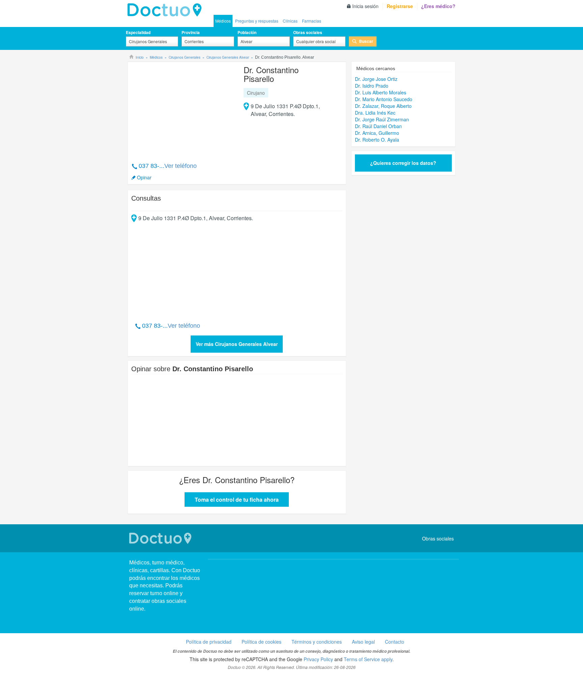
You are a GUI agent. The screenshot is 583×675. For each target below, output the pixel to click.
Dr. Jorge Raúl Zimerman (382, 119)
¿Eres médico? (438, 6)
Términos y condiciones (317, 641)
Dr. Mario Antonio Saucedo (383, 99)
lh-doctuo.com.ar (166, 10)
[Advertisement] (182, 108)
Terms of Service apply (368, 659)
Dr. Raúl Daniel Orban (378, 126)
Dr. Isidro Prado (371, 85)
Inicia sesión (365, 6)
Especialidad (138, 32)
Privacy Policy (318, 659)
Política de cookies (261, 641)
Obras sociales (307, 32)
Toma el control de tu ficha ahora (237, 499)
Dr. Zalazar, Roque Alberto (383, 105)
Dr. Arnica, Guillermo (377, 132)
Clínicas (290, 21)
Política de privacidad (208, 641)
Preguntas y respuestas (256, 21)
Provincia (191, 32)
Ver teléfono (180, 166)
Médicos (223, 21)
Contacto (394, 641)
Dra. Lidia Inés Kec (375, 112)
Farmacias (311, 21)
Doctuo (161, 538)
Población (247, 32)
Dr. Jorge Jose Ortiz (376, 79)
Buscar (366, 41)
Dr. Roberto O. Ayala (377, 139)
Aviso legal (363, 641)
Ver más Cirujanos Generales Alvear (237, 344)
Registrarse (400, 6)
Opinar (144, 177)
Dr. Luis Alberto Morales (380, 92)
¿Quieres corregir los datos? (403, 162)
